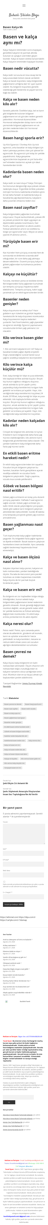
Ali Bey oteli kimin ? (9, 945)
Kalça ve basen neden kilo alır (14, 750)
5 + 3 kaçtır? (7, 892)
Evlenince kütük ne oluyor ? (12, 951)
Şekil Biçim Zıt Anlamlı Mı (15, 783)
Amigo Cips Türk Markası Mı (12, 1122)
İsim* (5, 849)
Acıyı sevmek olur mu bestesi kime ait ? (16, 987)
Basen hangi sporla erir (33, 704)
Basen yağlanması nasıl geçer (14, 718)
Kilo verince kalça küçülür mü (14, 763)
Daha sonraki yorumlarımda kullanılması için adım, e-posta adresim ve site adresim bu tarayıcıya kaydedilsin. (23, 885)
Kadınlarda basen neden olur (14, 741)
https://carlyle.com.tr (9, 920)
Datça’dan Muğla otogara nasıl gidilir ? (16, 969)
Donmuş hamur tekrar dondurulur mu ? (16, 981)
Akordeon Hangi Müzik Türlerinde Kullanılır (18, 1115)
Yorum (5, 822)
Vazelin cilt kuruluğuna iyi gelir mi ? (15, 957)
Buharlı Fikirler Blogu (24, 15)
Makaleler (14, 698)
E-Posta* (6, 860)
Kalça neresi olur (34, 741)
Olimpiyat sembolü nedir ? (12, 963)
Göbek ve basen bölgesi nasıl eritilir (16, 731)
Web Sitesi (6, 871)
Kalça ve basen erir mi (12, 745)
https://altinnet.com (9, 917)
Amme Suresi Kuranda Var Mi (13, 1130)
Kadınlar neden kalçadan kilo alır (15, 736)
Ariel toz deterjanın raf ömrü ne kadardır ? (17, 940)
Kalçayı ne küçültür (10, 759)
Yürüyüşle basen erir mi (12, 768)
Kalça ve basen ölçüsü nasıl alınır (15, 754)
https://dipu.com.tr (27, 917)
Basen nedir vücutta (28, 709)
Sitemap (23, 920)
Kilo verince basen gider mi (30, 759)
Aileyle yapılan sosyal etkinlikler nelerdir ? (17, 993)
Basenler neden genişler (12, 722)
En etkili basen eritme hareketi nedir (16, 727)
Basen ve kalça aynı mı (12, 713)
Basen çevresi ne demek (12, 704)
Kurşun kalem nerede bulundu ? (14, 975)
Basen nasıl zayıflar (11, 709)
